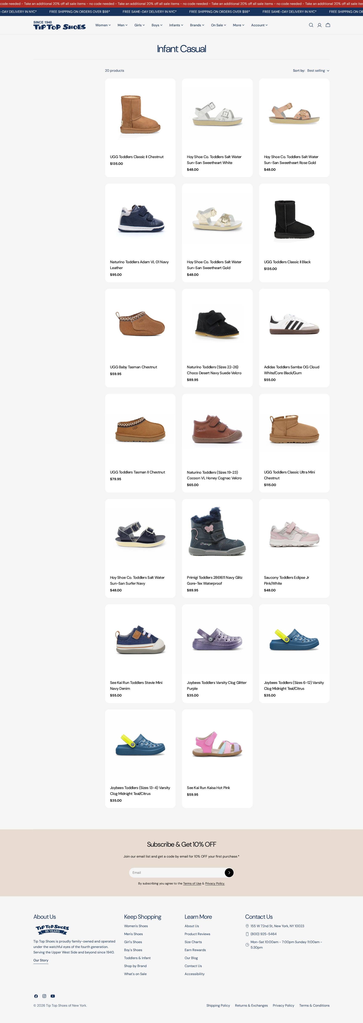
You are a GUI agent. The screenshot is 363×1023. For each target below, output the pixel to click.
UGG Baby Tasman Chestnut (133, 367)
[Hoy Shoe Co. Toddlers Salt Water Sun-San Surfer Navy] (140, 534)
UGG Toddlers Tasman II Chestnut (137, 472)
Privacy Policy (283, 1005)
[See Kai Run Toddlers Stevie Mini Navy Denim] (140, 639)
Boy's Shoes (133, 950)
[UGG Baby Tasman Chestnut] (140, 324)
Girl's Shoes (133, 942)
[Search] (311, 25)
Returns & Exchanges (251, 1005)
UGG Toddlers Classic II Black (287, 261)
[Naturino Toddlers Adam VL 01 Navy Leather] (140, 219)
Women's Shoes (136, 926)
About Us (192, 926)
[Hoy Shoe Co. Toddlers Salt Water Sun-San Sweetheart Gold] (217, 219)
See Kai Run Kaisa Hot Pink (208, 787)
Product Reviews (197, 934)
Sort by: (299, 70)
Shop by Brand (135, 966)
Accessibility (195, 974)
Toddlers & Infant (137, 958)
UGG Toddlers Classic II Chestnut (136, 156)
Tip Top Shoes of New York (66, 1005)
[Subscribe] (229, 872)
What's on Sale (135, 974)
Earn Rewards (195, 950)
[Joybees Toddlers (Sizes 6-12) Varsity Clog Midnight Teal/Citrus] (294, 639)
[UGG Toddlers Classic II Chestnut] (140, 113)
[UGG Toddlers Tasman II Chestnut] (140, 429)
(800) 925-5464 (264, 934)
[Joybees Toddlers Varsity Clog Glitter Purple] (217, 639)
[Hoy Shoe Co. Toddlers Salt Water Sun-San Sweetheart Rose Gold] (294, 113)
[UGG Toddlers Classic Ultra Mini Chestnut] (294, 429)
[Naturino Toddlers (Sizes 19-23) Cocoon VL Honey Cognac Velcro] (217, 429)
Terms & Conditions (314, 1005)
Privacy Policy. (215, 883)
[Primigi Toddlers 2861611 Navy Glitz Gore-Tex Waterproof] (217, 534)
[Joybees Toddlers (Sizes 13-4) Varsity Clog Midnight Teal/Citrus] (140, 744)
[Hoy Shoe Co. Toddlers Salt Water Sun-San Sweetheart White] (217, 113)
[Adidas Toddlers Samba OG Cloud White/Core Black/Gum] (294, 324)
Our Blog (191, 958)
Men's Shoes (133, 934)
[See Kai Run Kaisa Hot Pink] (217, 744)
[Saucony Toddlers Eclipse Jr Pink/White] (294, 534)
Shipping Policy (218, 1005)
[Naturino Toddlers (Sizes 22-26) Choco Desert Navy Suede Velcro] (217, 324)
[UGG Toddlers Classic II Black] (294, 219)
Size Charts (193, 942)
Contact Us (193, 966)
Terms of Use (192, 883)
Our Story (40, 960)
